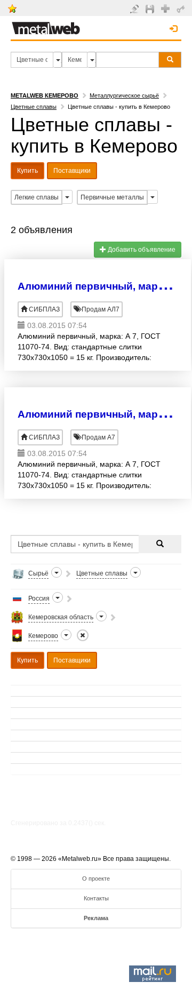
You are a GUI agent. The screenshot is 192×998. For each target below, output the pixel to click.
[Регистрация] (166, 8)
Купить (27, 170)
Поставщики (72, 170)
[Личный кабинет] (182, 8)
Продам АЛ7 (99, 309)
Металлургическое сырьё (124, 95)
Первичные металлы (112, 197)
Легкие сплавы (36, 197)
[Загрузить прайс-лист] (151, 8)
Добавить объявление (140, 249)
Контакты (96, 898)
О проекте (96, 878)
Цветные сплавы (34, 106)
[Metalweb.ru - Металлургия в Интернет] (46, 25)
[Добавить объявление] (135, 8)
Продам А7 (97, 437)
